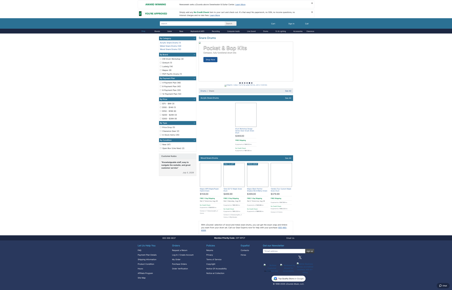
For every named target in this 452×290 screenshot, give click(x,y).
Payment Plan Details (147, 255)
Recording (216, 31)
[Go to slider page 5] (252, 83)
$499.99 (228, 194)
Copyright (210, 264)
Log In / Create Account (183, 255)
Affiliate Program (145, 273)
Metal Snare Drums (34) (170, 46)
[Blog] (265, 258)
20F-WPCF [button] (229, 238)
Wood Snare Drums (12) (170, 49)
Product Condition (146, 264)
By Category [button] (177, 38)
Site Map (142, 278)
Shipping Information (147, 259)
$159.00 (204, 194)
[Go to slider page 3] (247, 83)
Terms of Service (213, 259)
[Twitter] (300, 258)
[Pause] (240, 83)
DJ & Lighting (281, 31)
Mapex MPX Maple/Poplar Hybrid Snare (209, 190)
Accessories (298, 31)
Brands (157, 31)
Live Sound (251, 31)
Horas (243, 255)
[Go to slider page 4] (249, 83)
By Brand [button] (177, 54)
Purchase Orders (179, 264)
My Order (176, 259)
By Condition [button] (177, 140)
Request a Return (179, 250)
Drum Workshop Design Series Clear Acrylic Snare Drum (244, 131)
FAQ (139, 250)
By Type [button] (177, 123)
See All (288, 91)
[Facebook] (277, 258)
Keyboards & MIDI (197, 31)
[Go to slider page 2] (245, 83)
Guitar (169, 31)
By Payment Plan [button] (177, 78)
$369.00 (239, 136)
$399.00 (251, 194)
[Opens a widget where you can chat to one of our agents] (443, 286)
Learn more (240, 4)
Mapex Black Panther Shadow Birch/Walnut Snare (257, 190)
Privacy (209, 255)
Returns (209, 250)
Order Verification (180, 268)
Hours (140, 268)
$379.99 (275, 194)
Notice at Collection (215, 273)
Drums (265, 31)
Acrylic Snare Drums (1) (170, 42)
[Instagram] (288, 258)
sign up (310, 251)
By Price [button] (177, 99)
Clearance (310, 31)
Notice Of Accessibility (216, 268)
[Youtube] (311, 258)
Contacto (245, 250)
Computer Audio (233, 31)
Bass (181, 31)
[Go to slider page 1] (242, 83)
